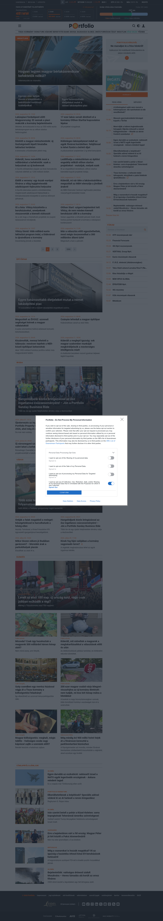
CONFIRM (64, 492)
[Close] (123, 420)
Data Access (81, 501)
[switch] (111, 457)
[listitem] (81, 452)
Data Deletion (68, 501)
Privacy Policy (95, 501)
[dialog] (81, 460)
